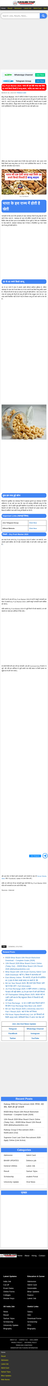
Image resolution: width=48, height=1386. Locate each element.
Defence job (31, 1161)
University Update (11, 1182)
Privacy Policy (16, 1342)
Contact (42, 1256)
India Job (7, 1281)
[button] (45, 855)
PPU (29, 1325)
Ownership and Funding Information (24, 1348)
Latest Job (27, 8)
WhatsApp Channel (35, 1029)
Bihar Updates (33, 1292)
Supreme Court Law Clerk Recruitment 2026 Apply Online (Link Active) (22, 1138)
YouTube (35, 1038)
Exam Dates (8, 1288)
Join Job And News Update (24, 1024)
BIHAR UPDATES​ (11, 1161)
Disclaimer (34, 1340)
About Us (13, 1340)
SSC (29, 1315)
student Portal (32, 1177)
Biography (7, 1329)
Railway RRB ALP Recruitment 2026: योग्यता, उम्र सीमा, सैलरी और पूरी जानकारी (24, 1105)
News (5, 1312)
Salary (30, 1312)
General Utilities (15, 946)
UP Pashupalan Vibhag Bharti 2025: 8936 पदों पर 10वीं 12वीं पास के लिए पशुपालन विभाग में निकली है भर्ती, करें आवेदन (25, 997)
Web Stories (5, 1379)
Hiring (34, 1256)
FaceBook (12, 1033)
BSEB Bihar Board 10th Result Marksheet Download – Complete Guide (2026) (21, 1113)
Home (3, 8)
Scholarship (9, 1177)
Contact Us (23, 1340)
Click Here (33, 523)
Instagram (35, 1033)
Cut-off (6, 1285)
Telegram (13, 1029)
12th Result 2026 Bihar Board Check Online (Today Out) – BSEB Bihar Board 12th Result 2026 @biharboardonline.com (24, 966)
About (27, 1256)
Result (10, 8)
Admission (18, 8)
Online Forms (9, 1292)
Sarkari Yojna (31, 1171)
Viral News (30, 1182)
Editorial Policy (31, 1342)
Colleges (7, 1295)
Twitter (13, 1038)
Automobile (32, 1288)
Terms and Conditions (24, 1345)
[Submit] (43, 15)
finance (30, 1295)
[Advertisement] (24, 45)
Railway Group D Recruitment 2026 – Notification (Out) (19, 1131)
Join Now (40, 75)
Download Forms (34, 1318)
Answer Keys (8, 1298)
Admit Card (37, 8)
